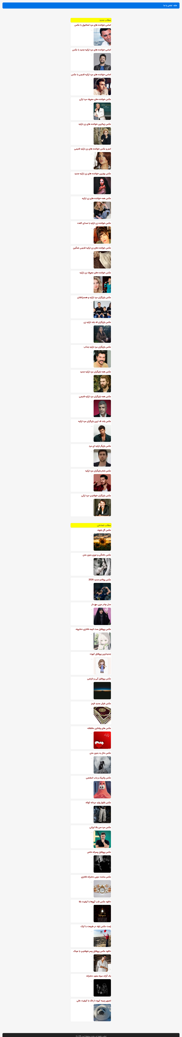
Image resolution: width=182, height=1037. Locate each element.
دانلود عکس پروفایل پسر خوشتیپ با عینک (92, 951)
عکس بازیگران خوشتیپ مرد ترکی (96, 495)
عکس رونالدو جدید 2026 (100, 579)
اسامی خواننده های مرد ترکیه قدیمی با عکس (91, 74)
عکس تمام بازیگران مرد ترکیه (98, 471)
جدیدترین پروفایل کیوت (100, 654)
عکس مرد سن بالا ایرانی (100, 827)
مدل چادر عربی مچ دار (101, 604)
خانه (175, 5)
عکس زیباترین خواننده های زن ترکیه (95, 124)
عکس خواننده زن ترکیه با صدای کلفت (94, 223)
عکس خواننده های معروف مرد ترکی (95, 99)
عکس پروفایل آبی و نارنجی (99, 678)
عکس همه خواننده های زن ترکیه (96, 198)
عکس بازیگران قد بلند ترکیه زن (97, 322)
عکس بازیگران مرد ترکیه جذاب (97, 347)
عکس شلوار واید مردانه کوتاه (98, 802)
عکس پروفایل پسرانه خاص (99, 852)
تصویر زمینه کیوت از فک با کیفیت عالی (94, 1000)
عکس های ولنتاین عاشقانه (99, 728)
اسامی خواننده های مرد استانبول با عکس (92, 25)
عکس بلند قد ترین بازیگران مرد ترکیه (94, 421)
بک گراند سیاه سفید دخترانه (98, 976)
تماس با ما (167, 5)
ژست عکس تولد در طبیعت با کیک (96, 926)
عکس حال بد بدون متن (100, 753)
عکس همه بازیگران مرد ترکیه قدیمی (95, 396)
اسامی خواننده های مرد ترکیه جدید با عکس (91, 50)
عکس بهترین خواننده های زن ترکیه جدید (92, 173)
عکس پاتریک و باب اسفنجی (98, 778)
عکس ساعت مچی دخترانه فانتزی (96, 877)
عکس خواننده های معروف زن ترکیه (95, 272)
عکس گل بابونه (104, 530)
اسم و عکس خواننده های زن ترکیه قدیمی (92, 149)
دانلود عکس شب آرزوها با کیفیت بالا (95, 901)
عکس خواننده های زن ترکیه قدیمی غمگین (92, 248)
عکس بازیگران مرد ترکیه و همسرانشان (94, 297)
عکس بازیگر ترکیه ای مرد (100, 446)
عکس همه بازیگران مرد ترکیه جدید (95, 371)
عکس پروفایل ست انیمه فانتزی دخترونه (93, 629)
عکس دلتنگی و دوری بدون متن (97, 555)
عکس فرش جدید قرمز (101, 703)
